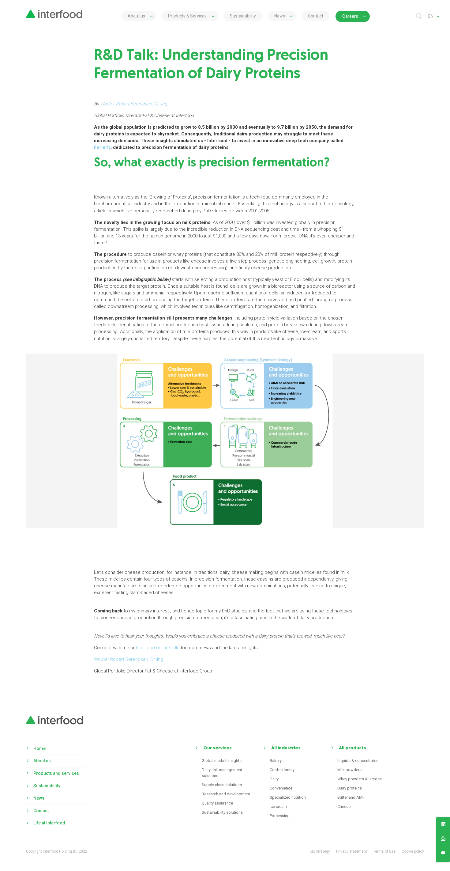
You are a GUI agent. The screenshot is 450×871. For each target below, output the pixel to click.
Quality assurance (217, 803)
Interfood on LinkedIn (157, 647)
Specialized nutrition (288, 797)
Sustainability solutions (222, 812)
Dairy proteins (349, 788)
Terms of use (384, 851)
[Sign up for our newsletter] (443, 839)
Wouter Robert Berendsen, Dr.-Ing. (129, 659)
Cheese (344, 806)
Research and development (226, 794)
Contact (315, 15)
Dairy (274, 779)
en (430, 16)
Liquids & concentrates (357, 760)
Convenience (281, 788)
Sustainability (243, 15)
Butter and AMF (351, 797)
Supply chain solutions (222, 784)
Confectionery (282, 769)
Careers (350, 16)
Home (39, 748)
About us (136, 15)
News (279, 15)
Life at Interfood (49, 822)
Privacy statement (351, 851)
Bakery (276, 760)
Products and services (56, 773)
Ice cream (278, 806)
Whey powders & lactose (359, 779)
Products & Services (187, 15)
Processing (280, 815)
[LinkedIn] (443, 825)
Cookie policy (413, 851)
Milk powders (349, 769)
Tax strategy (319, 851)
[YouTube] (443, 854)
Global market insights (222, 760)
